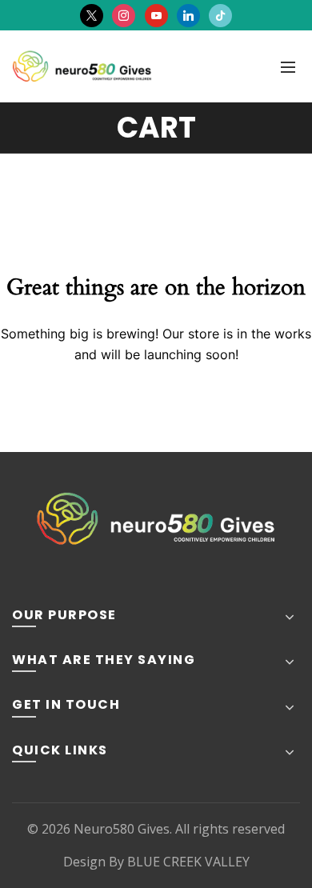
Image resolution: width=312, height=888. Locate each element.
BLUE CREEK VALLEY (188, 861)
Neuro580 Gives (122, 829)
